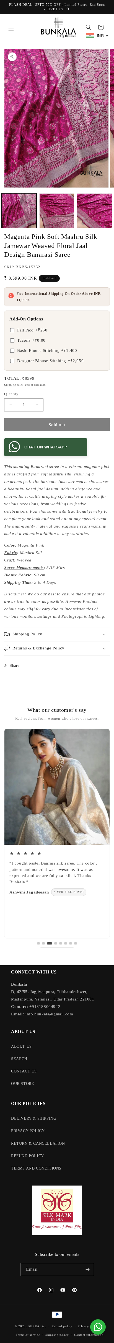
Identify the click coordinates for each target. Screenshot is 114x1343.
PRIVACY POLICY (28, 1131)
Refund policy (62, 1326)
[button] (11, 28)
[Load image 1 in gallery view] (19, 210)
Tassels (31, 340)
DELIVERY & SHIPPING (33, 1118)
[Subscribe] (88, 1269)
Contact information (88, 1334)
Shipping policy (57, 1334)
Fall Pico (32, 330)
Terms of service (28, 1334)
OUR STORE (22, 1084)
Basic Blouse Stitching (47, 350)
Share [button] (14, 666)
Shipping (10, 384)
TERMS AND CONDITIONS (36, 1168)
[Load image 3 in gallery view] (94, 210)
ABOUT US (21, 1046)
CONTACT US (24, 1071)
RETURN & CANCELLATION (38, 1143)
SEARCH (19, 1059)
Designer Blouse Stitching (50, 361)
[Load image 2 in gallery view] (56, 210)
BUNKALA (36, 1326)
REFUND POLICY (27, 1156)
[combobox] (97, 35)
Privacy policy (88, 1326)
